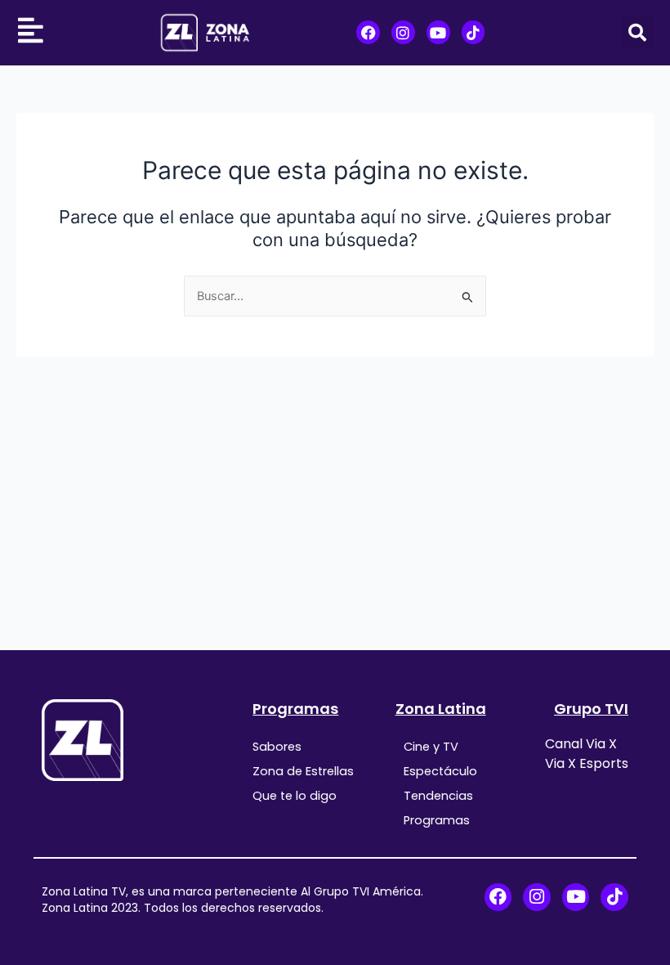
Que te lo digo (294, 796)
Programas (295, 708)
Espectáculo (440, 771)
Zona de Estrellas (303, 771)
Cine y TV (431, 746)
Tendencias (438, 796)
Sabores (277, 746)
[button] (637, 32)
